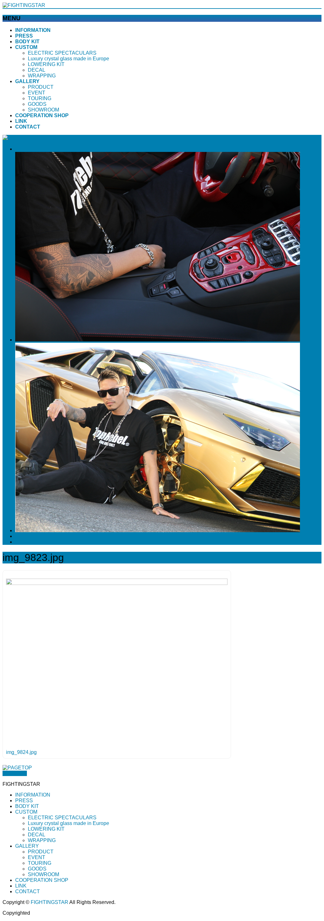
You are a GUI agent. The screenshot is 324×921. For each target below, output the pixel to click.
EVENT (36, 92)
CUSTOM (26, 812)
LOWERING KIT (46, 64)
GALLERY (27, 846)
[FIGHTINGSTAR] (24, 5)
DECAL (36, 70)
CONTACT (27, 891)
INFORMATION (32, 795)
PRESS (24, 800)
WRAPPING (42, 75)
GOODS (37, 104)
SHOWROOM (43, 109)
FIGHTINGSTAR (49, 902)
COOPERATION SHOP (41, 880)
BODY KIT (27, 806)
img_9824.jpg (21, 752)
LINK (21, 885)
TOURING (39, 98)
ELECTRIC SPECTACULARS (62, 53)
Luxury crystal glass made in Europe (68, 58)
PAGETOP (15, 773)
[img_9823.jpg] (116, 583)
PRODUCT (40, 87)
